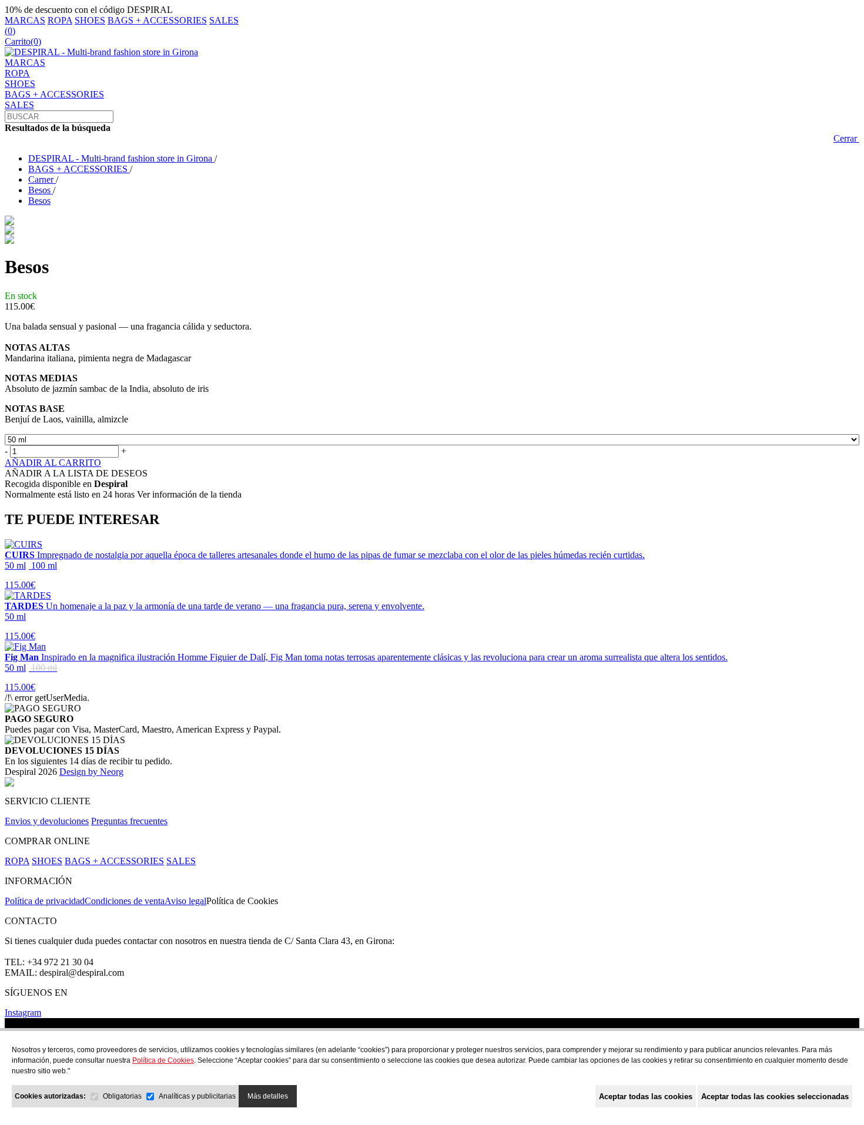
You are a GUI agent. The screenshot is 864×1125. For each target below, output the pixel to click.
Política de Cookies (242, 901)
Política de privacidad (45, 901)
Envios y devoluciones (47, 821)
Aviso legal (185, 901)
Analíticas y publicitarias (197, 1096)
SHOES (90, 20)
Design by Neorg (91, 772)
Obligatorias (122, 1096)
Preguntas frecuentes (129, 821)
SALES (224, 20)
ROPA (60, 20)
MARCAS (25, 20)
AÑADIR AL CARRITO (53, 463)
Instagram (23, 1012)
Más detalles (267, 1096)
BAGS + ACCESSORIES (157, 20)
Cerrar (846, 138)
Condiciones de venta (125, 901)
